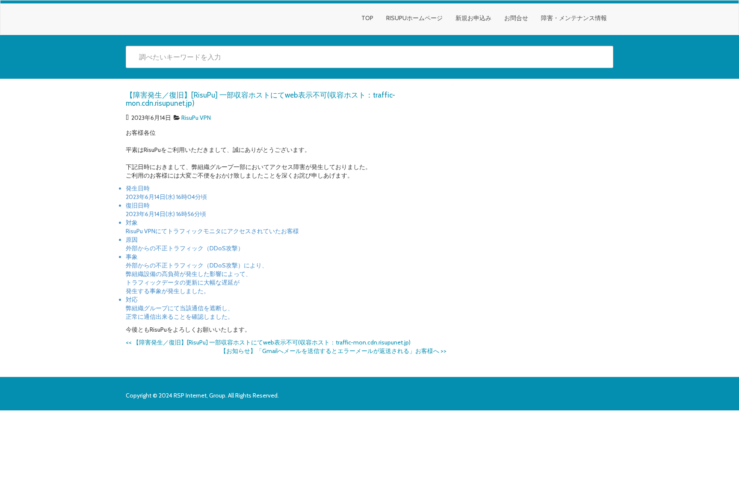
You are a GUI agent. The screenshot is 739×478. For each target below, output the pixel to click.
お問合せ (516, 18)
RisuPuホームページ (414, 18)
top (367, 18)
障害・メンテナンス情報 (574, 18)
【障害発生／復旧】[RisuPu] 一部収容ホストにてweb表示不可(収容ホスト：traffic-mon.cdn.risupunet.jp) (268, 342)
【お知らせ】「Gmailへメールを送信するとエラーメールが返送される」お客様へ (333, 351)
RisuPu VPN (196, 118)
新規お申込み (473, 18)
